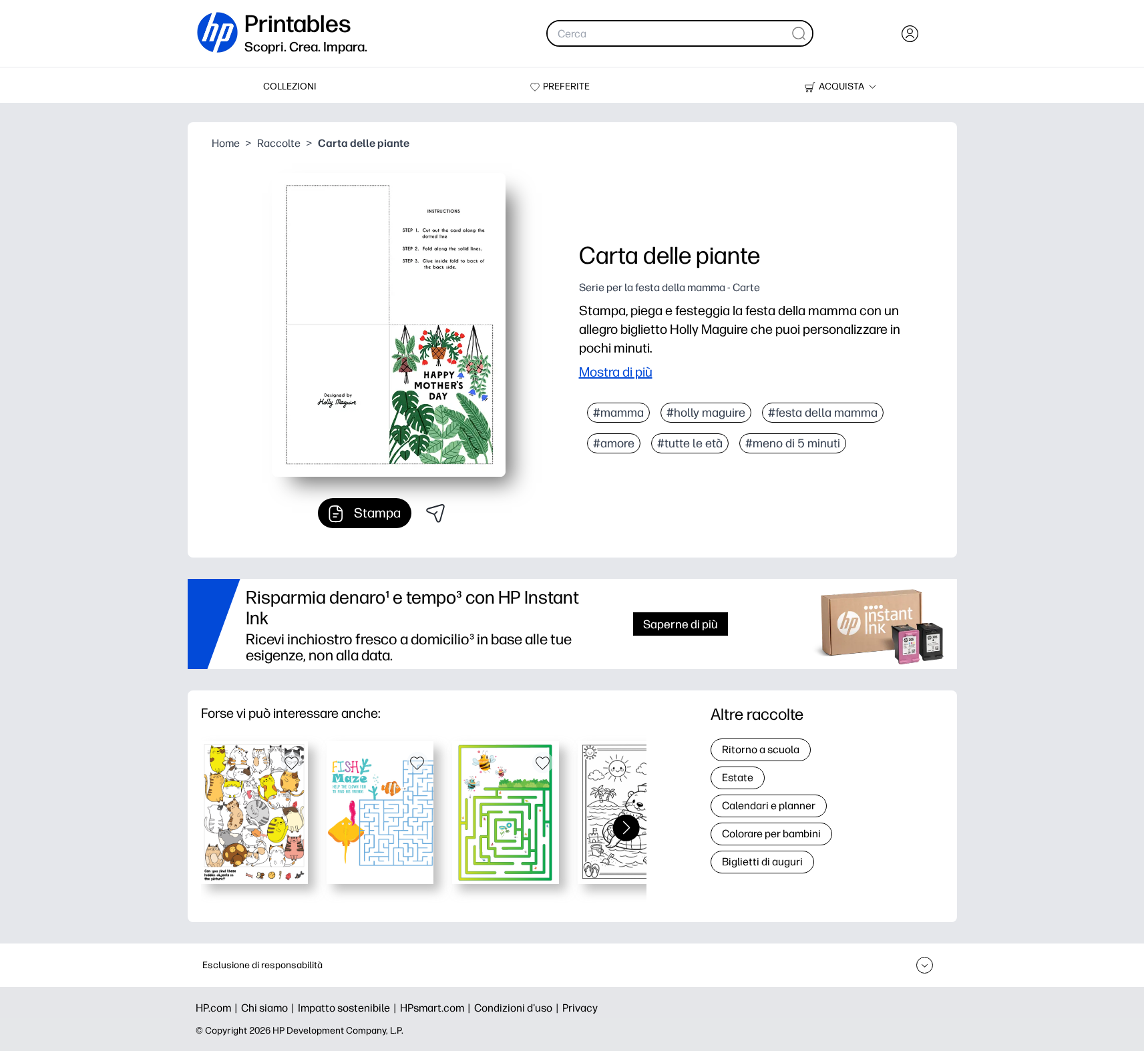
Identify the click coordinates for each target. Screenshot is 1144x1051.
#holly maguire (705, 412)
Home (226, 143)
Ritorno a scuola (760, 749)
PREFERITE (566, 86)
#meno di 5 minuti (792, 443)
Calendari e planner (768, 805)
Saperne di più (680, 624)
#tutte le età (690, 443)
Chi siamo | (269, 1008)
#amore (613, 443)
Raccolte (279, 143)
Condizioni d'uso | (518, 1008)
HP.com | (218, 1008)
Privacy (580, 1008)
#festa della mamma (823, 412)
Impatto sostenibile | (349, 1008)
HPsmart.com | (437, 1008)
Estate (737, 777)
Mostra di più (615, 372)
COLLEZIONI (290, 86)
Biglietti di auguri (762, 861)
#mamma (618, 412)
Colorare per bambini (771, 833)
